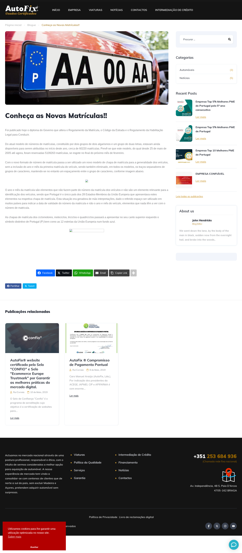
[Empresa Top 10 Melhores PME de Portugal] (184, 156)
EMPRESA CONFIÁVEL (210, 173)
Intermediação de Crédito (135, 454)
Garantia (79, 478)
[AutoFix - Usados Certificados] (22, 10)
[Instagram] (225, 526)
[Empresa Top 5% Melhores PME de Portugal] (184, 133)
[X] (217, 526)
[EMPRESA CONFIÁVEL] (184, 180)
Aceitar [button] (34, 547)
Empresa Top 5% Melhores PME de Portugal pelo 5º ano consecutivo (215, 105)
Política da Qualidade (87, 462)
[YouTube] (233, 526)
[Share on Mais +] (133, 272)
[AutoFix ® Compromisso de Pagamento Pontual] (91, 338)
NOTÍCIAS (116, 10)
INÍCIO (56, 10)
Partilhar (14, 286)
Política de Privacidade (103, 517)
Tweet (31, 286)
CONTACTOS (139, 10)
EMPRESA (74, 10)
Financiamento (128, 462)
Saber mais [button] (14, 536)
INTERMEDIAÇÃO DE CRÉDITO (174, 10)
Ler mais (201, 116)
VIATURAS (95, 10)
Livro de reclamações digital (136, 517)
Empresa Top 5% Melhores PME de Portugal (215, 129)
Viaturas (79, 454)
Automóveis (187, 69)
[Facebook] (208, 526)
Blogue (31, 25)
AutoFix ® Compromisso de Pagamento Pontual (89, 362)
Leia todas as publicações (189, 196)
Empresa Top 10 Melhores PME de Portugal (215, 152)
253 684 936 (215, 456)
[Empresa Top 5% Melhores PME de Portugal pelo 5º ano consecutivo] (184, 108)
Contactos (125, 478)
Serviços (79, 470)
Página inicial (13, 25)
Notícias (185, 78)
